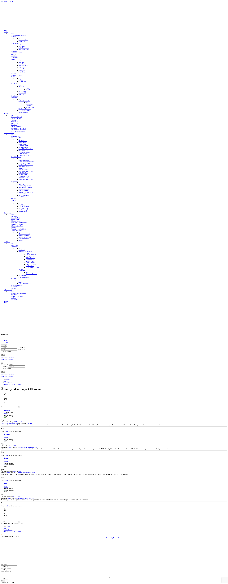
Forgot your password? (7, 358)
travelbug (7, 410)
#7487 (15, 422)
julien (6, 458)
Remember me (7, 351)
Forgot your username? (7, 359)
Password (20, 349)
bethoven (7, 434)
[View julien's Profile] (5, 460)
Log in (3, 354)
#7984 (14, 445)
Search (6, 342)
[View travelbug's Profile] (5, 412)
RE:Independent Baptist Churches (27, 447)
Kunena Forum (117, 538)
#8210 (14, 471)
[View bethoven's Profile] (5, 436)
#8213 (14, 496)
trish (5, 483)
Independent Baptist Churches (9, 423)
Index (5, 340)
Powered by (109, 538)
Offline (6, 413)
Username (20, 347)
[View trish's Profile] (5, 485)
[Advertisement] (114, 15)
